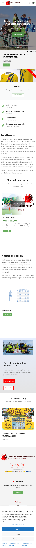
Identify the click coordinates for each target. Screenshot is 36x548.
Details (6, 231)
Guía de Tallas (6, 311)
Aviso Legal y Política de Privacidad (15, 544)
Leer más (6, 65)
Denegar (18, 534)
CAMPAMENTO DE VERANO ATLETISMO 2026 (15, 55)
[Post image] (18, 419)
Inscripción (18, 35)
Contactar (18, 492)
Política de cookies (4, 544)
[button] (33, 508)
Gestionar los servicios (18, 524)
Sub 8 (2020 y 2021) (8, 218)
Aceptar (18, 529)
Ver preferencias (18, 539)
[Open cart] (33, 3)
